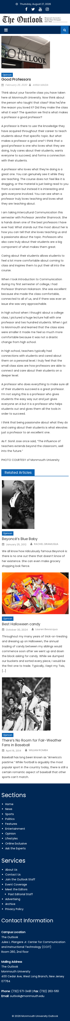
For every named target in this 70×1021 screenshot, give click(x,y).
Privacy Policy (14, 909)
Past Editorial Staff (20, 894)
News (8, 809)
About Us (11, 870)
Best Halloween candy (21, 624)
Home (9, 804)
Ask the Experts (15, 848)
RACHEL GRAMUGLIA (46, 544)
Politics (10, 819)
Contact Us (13, 874)
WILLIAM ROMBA (38, 750)
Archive (10, 904)
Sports (9, 814)
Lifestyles (11, 838)
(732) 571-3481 (21, 991)
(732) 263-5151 (49, 991)
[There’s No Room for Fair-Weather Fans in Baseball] (35, 704)
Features (11, 824)
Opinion (7, 74)
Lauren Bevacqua (46, 629)
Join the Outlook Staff (20, 879)
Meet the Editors (16, 889)
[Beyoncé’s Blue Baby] (35, 504)
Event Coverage (16, 884)
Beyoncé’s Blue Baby (20, 539)
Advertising (12, 899)
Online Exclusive (16, 843)
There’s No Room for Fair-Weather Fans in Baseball (32, 742)
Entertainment (15, 829)
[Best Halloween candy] (35, 593)
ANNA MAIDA (40, 85)
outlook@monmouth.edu (27, 996)
